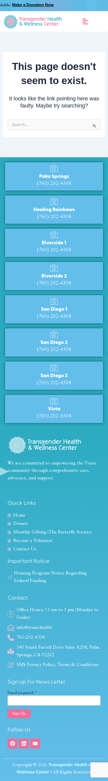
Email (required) (22, 693)
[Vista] (54, 401)
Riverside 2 (54, 276)
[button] (85, 21)
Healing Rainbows (54, 209)
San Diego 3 (54, 375)
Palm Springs (54, 176)
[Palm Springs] (54, 168)
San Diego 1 (54, 309)
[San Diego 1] (54, 301)
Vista (54, 408)
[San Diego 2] (54, 334)
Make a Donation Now (26, 5)
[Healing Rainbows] (54, 202)
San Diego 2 (54, 342)
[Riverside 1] (54, 235)
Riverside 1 (54, 242)
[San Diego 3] (54, 368)
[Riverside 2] (54, 268)
